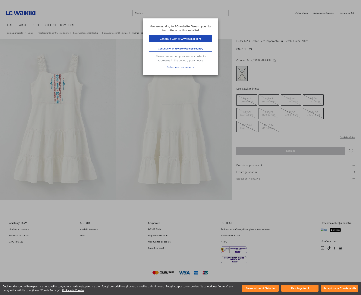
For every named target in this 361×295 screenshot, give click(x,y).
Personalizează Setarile (260, 288)
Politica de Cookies (73, 290)
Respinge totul (300, 288)
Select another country (180, 67)
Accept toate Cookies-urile (339, 288)
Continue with (180, 39)
